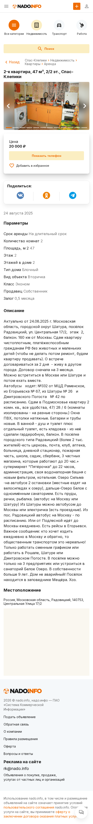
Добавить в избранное (32, 165)
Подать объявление (20, 717)
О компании (13, 731)
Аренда (50, 64)
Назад (14, 62)
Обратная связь (16, 724)
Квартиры (32, 64)
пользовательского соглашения (29, 807)
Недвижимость (62, 60)
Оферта (10, 746)
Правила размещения (21, 739)
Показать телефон (46, 155)
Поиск (49, 48)
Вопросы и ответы (18, 754)
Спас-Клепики (36, 60)
